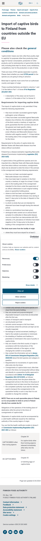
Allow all (20, 291)
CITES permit (28, 74)
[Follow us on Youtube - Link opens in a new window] (10, 532)
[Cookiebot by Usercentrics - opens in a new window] (30, 237)
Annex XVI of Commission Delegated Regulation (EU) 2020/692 (21, 355)
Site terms (7, 512)
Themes (13, 10)
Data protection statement (13, 507)
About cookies (20, 249)
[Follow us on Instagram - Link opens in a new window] (21, 532)
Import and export (22, 10)
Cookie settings (9, 515)
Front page (5, 10)
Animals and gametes (9, 15)
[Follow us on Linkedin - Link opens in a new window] (16, 532)
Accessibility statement (12, 510)
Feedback (7, 505)
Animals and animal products (28, 12)
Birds (18, 15)
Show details (30, 285)
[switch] (36, 264)
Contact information (11, 502)
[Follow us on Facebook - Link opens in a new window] (5, 532)
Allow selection (20, 297)
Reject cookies (20, 302)
